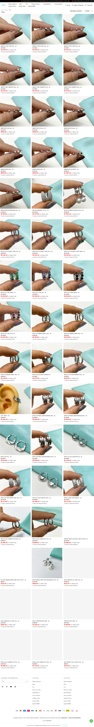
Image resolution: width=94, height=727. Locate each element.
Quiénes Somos (12, 6)
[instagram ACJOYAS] (2, 686)
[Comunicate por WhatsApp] (91, 721)
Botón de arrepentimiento (75, 717)
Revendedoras (47, 4)
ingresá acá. (64, 717)
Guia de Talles (22, 6)
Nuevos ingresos (12, 4)
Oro (27, 4)
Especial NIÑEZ (31, 6)
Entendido (64, 725)
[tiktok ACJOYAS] (15, 686)
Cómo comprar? (58, 4)
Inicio (2, 10)
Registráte (81, 5)
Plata (20, 4)
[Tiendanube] (47, 721)
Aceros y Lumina (36, 4)
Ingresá (75, 5)
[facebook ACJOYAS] (7, 686)
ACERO (5, 10)
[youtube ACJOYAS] (11, 686)
